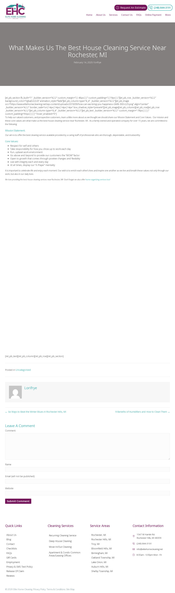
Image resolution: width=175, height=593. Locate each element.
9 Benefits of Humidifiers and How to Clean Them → (142, 411)
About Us (100, 14)
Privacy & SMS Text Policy (19, 566)
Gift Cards (11, 557)
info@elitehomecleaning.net (150, 549)
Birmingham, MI (99, 553)
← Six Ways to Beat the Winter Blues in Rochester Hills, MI (35, 411)
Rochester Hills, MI (101, 539)
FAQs (138, 14)
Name (8, 464)
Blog (8, 539)
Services (113, 14)
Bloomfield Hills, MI (101, 548)
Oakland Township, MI (103, 557)
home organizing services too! (98, 179)
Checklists (11, 548)
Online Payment (153, 14)
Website (9, 488)
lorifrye (97, 62)
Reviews (10, 575)
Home (89, 14)
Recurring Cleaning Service (62, 535)
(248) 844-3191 (144, 543)
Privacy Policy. (39, 589)
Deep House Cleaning (60, 541)
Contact (10, 544)
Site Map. (70, 589)
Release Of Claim (15, 571)
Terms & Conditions (56, 589)
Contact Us (126, 14)
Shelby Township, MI (102, 571)
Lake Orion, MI (98, 562)
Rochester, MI (98, 534)
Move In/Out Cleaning (60, 546)
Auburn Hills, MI (99, 566)
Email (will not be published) (20, 476)
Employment (13, 562)
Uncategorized (23, 369)
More (168, 14)
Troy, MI (95, 544)
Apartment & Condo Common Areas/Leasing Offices (64, 554)
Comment (10, 430)
